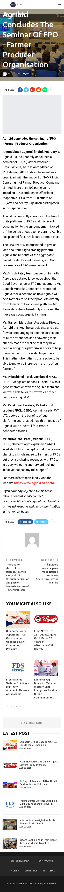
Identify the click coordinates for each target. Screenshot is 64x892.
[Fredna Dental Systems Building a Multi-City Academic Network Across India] (18, 668)
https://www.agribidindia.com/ (34, 483)
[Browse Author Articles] (32, 540)
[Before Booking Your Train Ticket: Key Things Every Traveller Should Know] (10, 843)
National (49, 870)
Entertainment (21, 860)
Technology (45, 860)
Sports (14, 870)
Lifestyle (31, 870)
